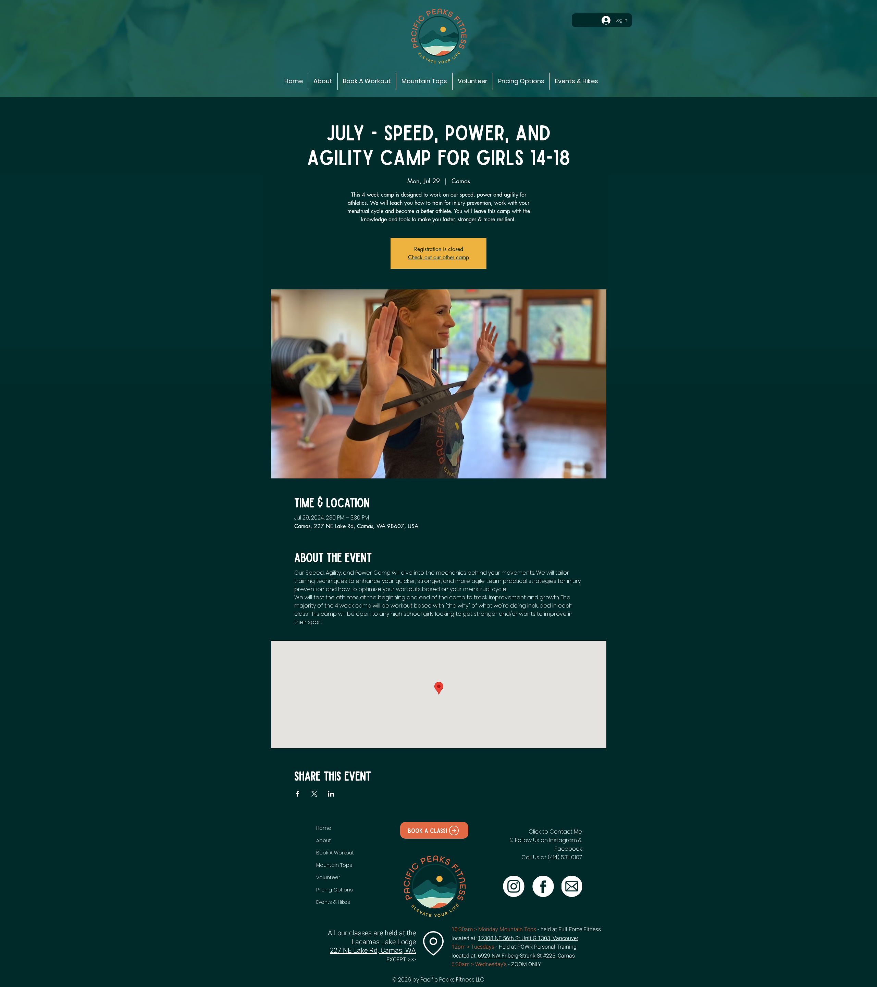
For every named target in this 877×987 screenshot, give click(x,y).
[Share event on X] (314, 794)
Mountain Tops (334, 865)
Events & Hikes (333, 902)
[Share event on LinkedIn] (331, 794)
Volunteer (328, 877)
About (323, 840)
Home (323, 828)
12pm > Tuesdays (473, 947)
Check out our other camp (438, 257)
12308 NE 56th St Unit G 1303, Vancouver (528, 938)
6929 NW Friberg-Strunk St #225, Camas (526, 956)
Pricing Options (334, 889)
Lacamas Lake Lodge (383, 942)
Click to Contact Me (555, 832)
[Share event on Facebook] (297, 794)
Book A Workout (335, 852)
